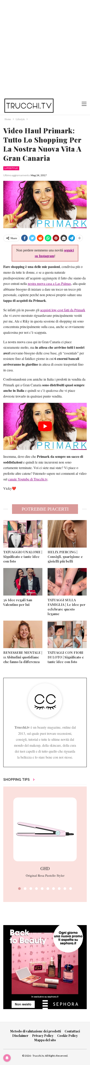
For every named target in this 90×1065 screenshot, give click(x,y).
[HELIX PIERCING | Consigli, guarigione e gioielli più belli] (67, 534)
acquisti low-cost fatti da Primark (62, 310)
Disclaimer (20, 1036)
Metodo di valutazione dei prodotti (35, 1031)
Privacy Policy (43, 1036)
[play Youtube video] (45, 426)
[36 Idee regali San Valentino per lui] (22, 582)
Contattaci (72, 1031)
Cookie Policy (67, 1036)
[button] (19, 888)
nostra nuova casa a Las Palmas (49, 283)
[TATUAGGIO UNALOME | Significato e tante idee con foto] (22, 534)
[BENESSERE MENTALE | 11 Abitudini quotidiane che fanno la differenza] (22, 634)
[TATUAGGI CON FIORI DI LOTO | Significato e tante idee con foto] (67, 634)
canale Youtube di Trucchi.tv (27, 479)
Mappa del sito (45, 1040)
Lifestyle (11, 168)
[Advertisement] (45, 47)
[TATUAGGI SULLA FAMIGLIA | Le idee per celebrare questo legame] (67, 582)
